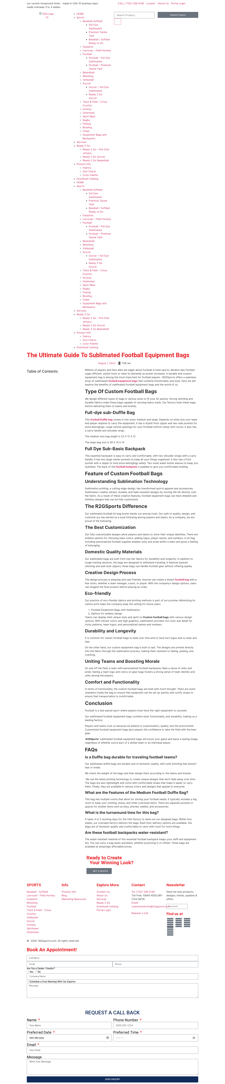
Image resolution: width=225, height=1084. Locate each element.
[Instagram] (187, 922)
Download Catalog (87, 178)
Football (87, 54)
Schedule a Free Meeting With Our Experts (52, 981)
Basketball (89, 72)
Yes (31, 971)
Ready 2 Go (83, 145)
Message (34, 1057)
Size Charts (89, 171)
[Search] (117, 21)
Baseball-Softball (92, 21)
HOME (80, 13)
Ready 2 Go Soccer (94, 156)
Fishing (87, 123)
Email (32, 1045)
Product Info (84, 164)
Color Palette (90, 175)
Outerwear (89, 112)
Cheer (86, 131)
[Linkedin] (178, 922)
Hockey (87, 109)
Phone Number (126, 1020)
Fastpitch (88, 46)
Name (32, 1020)
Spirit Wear (89, 116)
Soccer (87, 83)
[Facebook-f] (170, 922)
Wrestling (88, 76)
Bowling (87, 127)
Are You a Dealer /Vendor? (41, 968)
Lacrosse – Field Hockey (97, 50)
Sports (80, 17)
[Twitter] (170, 931)
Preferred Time (126, 1032)
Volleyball (88, 79)
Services (81, 142)
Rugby (86, 120)
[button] (54, 378)
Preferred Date (39, 1032)
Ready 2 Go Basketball (96, 160)
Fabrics (87, 167)
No (39, 971)
